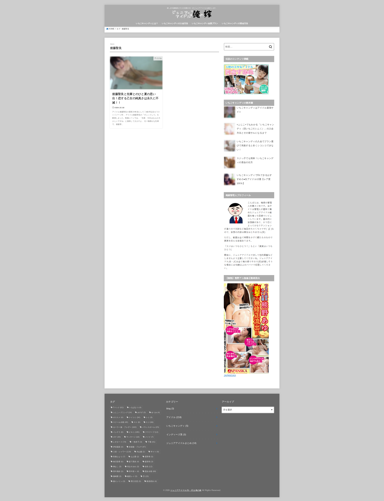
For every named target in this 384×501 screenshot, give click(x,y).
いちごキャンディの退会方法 (235, 23)
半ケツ (155, 452)
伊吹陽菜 (118, 447)
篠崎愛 (117, 476)
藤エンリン (119, 481)
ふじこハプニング (122, 412)
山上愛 (135, 457)
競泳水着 (150, 471)
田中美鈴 (118, 471)
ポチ (117, 437)
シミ (149, 417)
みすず (141, 412)
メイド (149, 437)
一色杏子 (137, 442)
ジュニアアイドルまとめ (181, 443)
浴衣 (148, 467)
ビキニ (134, 432)
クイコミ (134, 417)
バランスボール (150, 427)
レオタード (119, 442)
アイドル (174, 417)
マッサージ (133, 437)
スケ (137, 422)
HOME (111, 29)
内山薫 (141, 452)
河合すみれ (133, 467)
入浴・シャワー (122, 452)
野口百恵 (136, 481)
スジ (149, 422)
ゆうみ (155, 412)
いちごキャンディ (177, 426)
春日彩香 (118, 462)
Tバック (118, 407)
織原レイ (132, 476)
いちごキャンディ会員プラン (205, 23)
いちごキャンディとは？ (147, 23)
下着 (151, 442)
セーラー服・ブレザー (125, 427)
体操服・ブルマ (137, 447)
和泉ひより (119, 457)
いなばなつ (135, 407)
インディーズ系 (176, 434)
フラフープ (151, 432)
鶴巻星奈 (152, 481)
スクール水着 (120, 422)
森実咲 (149, 462)
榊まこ (117, 467)
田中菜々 (134, 471)
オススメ (118, 417)
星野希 (149, 457)
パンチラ (118, 432)
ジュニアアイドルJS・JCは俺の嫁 (185, 490)
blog (170, 408)
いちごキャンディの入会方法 (175, 23)
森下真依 (134, 462)
